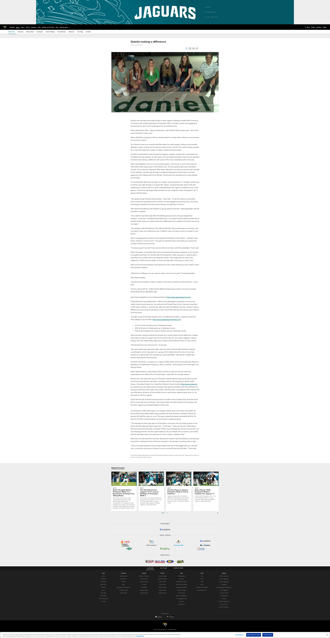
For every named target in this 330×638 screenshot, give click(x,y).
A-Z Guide (144, 584)
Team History (103, 595)
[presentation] (218, 513)
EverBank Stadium (144, 590)
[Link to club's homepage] (5, 27)
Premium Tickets (162, 587)
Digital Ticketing (162, 592)
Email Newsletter (224, 595)
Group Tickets (162, 584)
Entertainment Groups (181, 581)
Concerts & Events (144, 581)
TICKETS (162, 573)
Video (202, 581)
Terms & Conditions (224, 607)
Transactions (103, 578)
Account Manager (162, 576)
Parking (123, 581)
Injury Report (103, 581)
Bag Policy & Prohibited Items (123, 587)
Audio (202, 584)
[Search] (305, 27)
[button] (163, 513)
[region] (165, 635)
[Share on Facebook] (186, 49)
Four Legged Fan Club (182, 598)
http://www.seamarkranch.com (178, 297)
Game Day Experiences (181, 587)
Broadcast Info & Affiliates (202, 587)
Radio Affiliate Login (202, 590)
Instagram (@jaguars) (224, 581)
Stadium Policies (144, 592)
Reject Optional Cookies (253, 634)
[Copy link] (197, 48)
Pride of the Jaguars (103, 598)
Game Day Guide (123, 576)
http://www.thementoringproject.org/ (167, 319)
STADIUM (144, 573)
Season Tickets (162, 581)
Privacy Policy (224, 604)
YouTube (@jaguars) (224, 578)
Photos (202, 578)
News (202, 576)
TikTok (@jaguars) (224, 590)
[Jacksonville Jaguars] (165, 625)
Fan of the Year (181, 592)
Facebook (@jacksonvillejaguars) (224, 587)
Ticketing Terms (162, 590)
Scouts (103, 590)
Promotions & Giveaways (181, 584)
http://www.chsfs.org (189, 384)
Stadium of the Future (144, 576)
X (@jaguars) (224, 584)
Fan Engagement (181, 576)
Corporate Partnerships (224, 601)
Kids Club (181, 601)
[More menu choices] (69, 27)
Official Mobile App (224, 576)
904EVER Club (181, 604)
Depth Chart (103, 584)
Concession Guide (123, 590)
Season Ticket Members (181, 595)
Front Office (103, 592)
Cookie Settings (239, 634)
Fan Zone (181, 578)
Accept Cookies (268, 634)
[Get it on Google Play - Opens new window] (170, 617)
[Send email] (193, 49)
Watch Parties (123, 592)
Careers (224, 598)
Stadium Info (123, 578)
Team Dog (103, 601)
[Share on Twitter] (190, 49)
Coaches (103, 587)
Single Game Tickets (162, 578)
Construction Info (144, 578)
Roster (103, 576)
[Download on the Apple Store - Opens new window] (158, 616)
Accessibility (144, 587)
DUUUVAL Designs (181, 590)
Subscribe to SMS (224, 592)
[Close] (327, 635)
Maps (123, 584)
